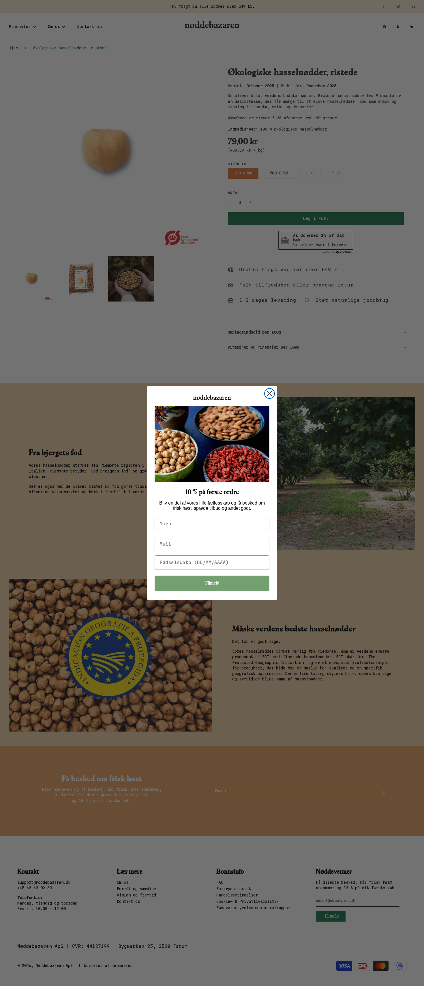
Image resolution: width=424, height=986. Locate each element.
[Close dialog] (269, 393)
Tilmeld (212, 583)
